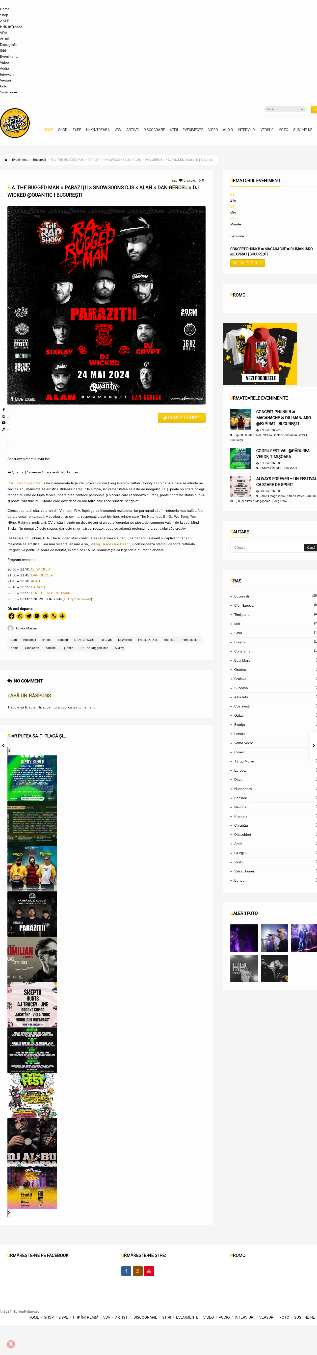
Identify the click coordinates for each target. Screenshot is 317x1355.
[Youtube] (3, 422)
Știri (3, 51)
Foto (3, 86)
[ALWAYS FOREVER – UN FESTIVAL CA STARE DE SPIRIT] (240, 486)
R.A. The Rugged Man (25, 483)
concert (63, 640)
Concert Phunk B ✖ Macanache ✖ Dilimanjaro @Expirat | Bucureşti (283, 417)
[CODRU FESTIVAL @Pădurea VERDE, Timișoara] (240, 458)
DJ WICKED (40, 569)
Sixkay (86, 599)
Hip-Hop (169, 640)
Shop (4, 15)
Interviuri (7, 74)
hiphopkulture (191, 640)
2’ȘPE (4, 21)
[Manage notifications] (11, 1344)
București (29, 640)
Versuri (5, 80)
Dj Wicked (125, 640)
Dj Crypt (70, 599)
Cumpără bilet (184, 418)
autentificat (37, 707)
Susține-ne (8, 92)
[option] (32, 778)
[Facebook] (3, 409)
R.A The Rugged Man (93, 648)
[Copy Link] (53, 616)
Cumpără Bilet (250, 263)
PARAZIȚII (39, 587)
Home (4, 9)
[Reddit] (45, 616)
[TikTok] (3, 429)
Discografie (9, 45)
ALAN (35, 581)
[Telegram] (28, 616)
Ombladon (32, 648)
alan (14, 640)
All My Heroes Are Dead (110, 544)
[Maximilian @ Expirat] (274, 938)
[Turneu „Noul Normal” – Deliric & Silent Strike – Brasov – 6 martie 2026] (244, 968)
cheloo (47, 640)
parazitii (51, 648)
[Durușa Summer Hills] (244, 938)
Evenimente (9, 56)
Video (4, 62)
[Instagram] (3, 416)
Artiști (4, 39)
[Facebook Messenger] (37, 616)
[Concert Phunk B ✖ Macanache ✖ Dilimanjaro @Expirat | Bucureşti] (240, 419)
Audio (4, 68)
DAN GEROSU (42, 575)
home (15, 648)
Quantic (68, 648)
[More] (62, 616)
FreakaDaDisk (148, 640)
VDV (3, 33)
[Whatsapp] (20, 616)
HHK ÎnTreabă (11, 27)
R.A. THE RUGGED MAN (51, 593)
